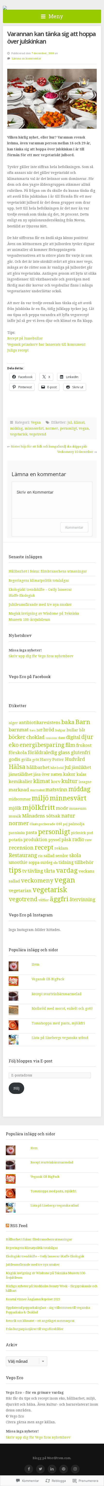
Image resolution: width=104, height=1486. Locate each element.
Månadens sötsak (41, 816)
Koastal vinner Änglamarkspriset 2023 (33, 1299)
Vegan (36, 422)
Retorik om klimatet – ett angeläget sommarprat (40, 1321)
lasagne (85, 782)
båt (82, 730)
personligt (68, 428)
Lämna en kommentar (26, 58)
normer (51, 428)
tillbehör (84, 862)
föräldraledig (42, 752)
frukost (84, 745)
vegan (84, 428)
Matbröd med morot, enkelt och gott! (62, 1008)
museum (77, 808)
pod (90, 833)
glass (64, 752)
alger (13, 723)
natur (68, 816)
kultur (69, 781)
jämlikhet (81, 767)
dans (61, 738)
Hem (35, 964)
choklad (35, 737)
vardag (67, 870)
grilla (26, 759)
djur (87, 737)
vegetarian (20, 890)
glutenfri (80, 752)
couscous (51, 738)
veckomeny (37, 880)
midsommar (20, 799)
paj (65, 824)
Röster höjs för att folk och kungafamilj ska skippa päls (49, 446)
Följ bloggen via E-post (30, 1060)
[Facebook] (28, 1469)
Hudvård (75, 759)
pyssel (54, 839)
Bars (33, 730)
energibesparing (42, 745)
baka (67, 722)
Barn (82, 722)
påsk (66, 839)
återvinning (82, 899)
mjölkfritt (38, 808)
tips (15, 870)
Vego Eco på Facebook (30, 676)
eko (14, 745)
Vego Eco (5, 8)
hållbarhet (38, 767)
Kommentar (74, 527)
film (70, 745)
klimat (79, 422)
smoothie (18, 862)
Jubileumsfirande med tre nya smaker (40, 604)
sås (55, 863)
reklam (61, 848)
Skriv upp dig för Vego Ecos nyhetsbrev (41, 656)
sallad (49, 855)
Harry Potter (52, 759)
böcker (17, 737)
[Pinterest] (63, 1469)
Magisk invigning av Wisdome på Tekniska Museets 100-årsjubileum (46, 1275)
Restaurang (23, 855)
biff (39, 730)
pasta (31, 832)
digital (73, 737)
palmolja (76, 824)
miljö (40, 798)
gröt (35, 760)
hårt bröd (57, 768)
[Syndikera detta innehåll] (7, 1225)
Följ (16, 1088)
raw (88, 840)
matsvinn (56, 789)
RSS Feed (19, 1225)
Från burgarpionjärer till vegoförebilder (34, 1329)
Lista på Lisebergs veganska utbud (60, 1038)
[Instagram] (75, 1469)
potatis (15, 839)
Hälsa (17, 766)
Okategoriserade (42, 824)
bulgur (60, 730)
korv (55, 781)
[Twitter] (40, 1469)
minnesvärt (34, 428)
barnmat (19, 730)
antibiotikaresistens (39, 722)
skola (75, 855)
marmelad (37, 790)
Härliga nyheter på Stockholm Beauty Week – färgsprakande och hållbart (51, 1289)
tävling (35, 871)
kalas (81, 774)
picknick (78, 833)
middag (16, 428)
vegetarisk (18, 434)
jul (69, 422)
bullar (72, 730)
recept (44, 847)
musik (15, 816)
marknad (19, 789)
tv (24, 871)
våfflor (43, 900)
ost (59, 823)
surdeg (46, 862)
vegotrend (37, 434)
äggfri (59, 899)
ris (40, 856)
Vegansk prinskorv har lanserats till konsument (46, 344)
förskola (18, 752)
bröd (48, 730)
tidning (66, 862)
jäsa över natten (47, 774)
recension (21, 847)
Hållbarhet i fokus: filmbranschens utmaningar (48, 571)
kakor (69, 774)
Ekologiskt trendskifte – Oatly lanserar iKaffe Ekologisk (45, 1256)
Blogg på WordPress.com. (52, 1458)
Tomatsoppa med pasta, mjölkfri (58, 1023)
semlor (61, 855)
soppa (34, 862)
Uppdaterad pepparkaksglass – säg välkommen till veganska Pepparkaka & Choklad (48, 1310)
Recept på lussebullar (25, 338)
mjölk (15, 808)
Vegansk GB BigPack (48, 979)
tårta (49, 871)
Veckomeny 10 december (75, 452)
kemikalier (20, 781)
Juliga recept (18, 350)
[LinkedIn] (52, 1469)
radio (78, 839)
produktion (35, 839)
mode (62, 808)
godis (14, 759)
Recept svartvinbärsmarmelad (57, 994)
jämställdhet (20, 774)
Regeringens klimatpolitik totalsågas (39, 580)
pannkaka (17, 833)
